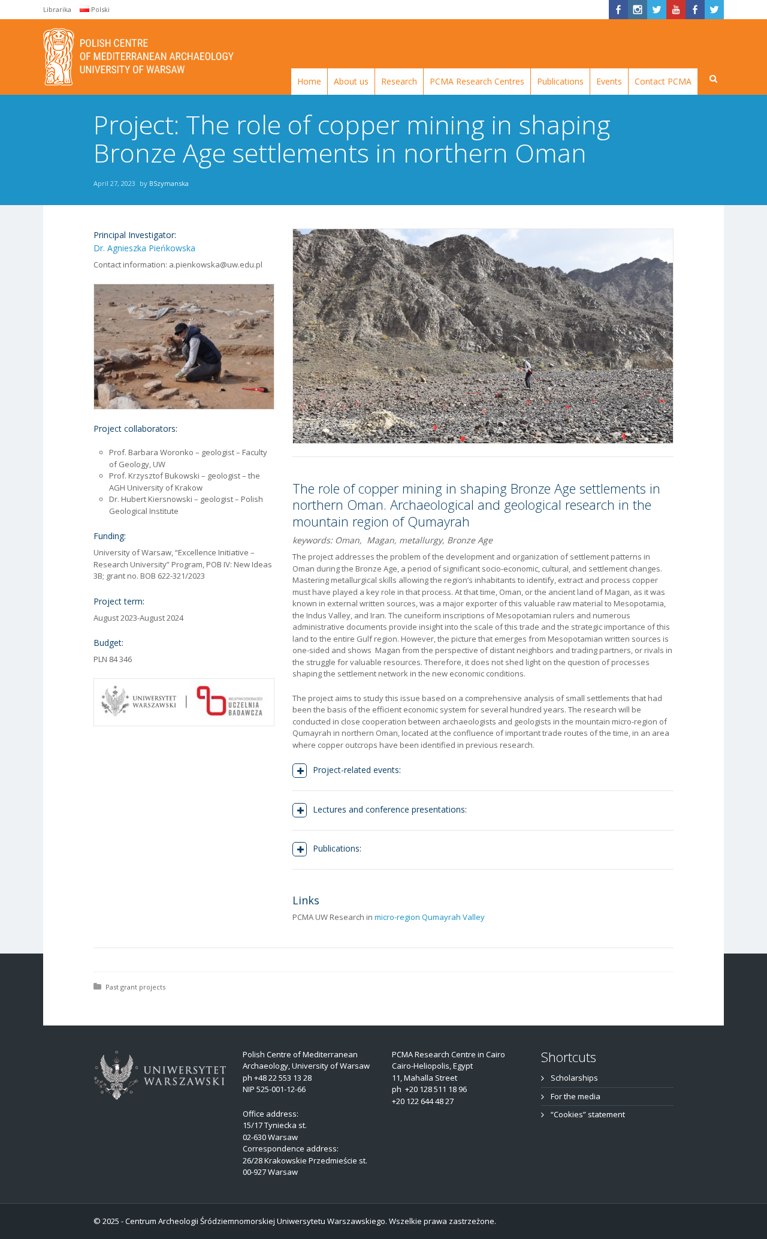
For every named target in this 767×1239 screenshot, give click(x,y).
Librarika (57, 9)
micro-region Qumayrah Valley (430, 917)
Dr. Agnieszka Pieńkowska (144, 248)
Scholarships (574, 1077)
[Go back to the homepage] (139, 57)
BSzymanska (169, 183)
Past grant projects (135, 986)
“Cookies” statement (588, 1114)
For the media (575, 1096)
